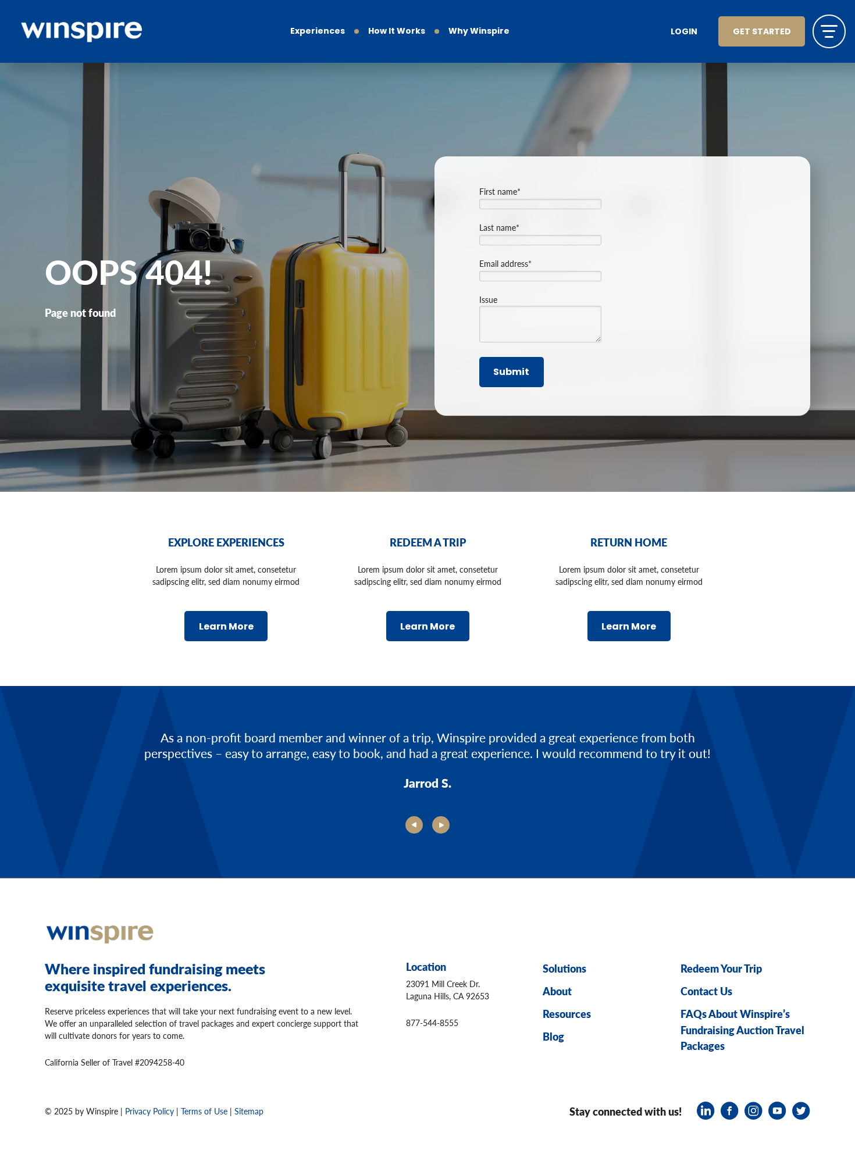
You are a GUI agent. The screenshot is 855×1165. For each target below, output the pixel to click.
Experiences (317, 31)
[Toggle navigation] (829, 31)
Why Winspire (479, 31)
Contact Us (706, 991)
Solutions (564, 968)
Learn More (226, 627)
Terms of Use (204, 1111)
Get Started (762, 32)
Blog (553, 1036)
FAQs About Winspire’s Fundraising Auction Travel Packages (742, 1029)
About (557, 991)
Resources (567, 1013)
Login (684, 32)
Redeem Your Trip (721, 968)
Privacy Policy (149, 1111)
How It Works (396, 31)
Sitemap (248, 1111)
